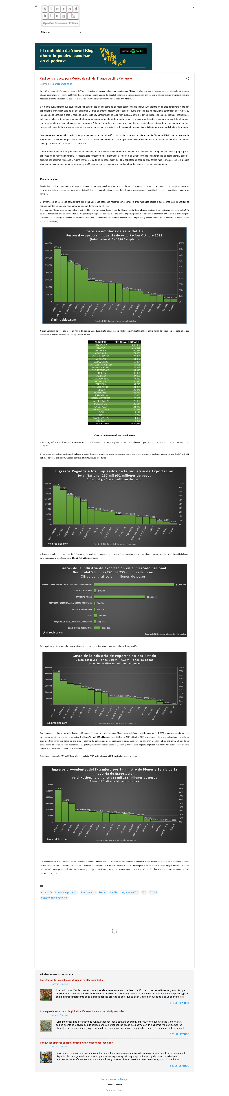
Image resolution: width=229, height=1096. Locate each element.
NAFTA (114, 892)
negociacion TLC (129, 892)
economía (46, 892)
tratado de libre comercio (54, 897)
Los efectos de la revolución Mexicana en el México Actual (72, 980)
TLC (144, 892)
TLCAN (153, 892)
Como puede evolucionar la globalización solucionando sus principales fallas (82, 1011)
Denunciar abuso (114, 1090)
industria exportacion (66, 892)
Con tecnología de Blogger (114, 1079)
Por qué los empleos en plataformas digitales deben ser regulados (76, 1042)
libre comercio (88, 892)
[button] (187, 79)
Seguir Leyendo (179, 1003)
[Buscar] (192, 7)
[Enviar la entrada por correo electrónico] (41, 887)
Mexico (103, 892)
